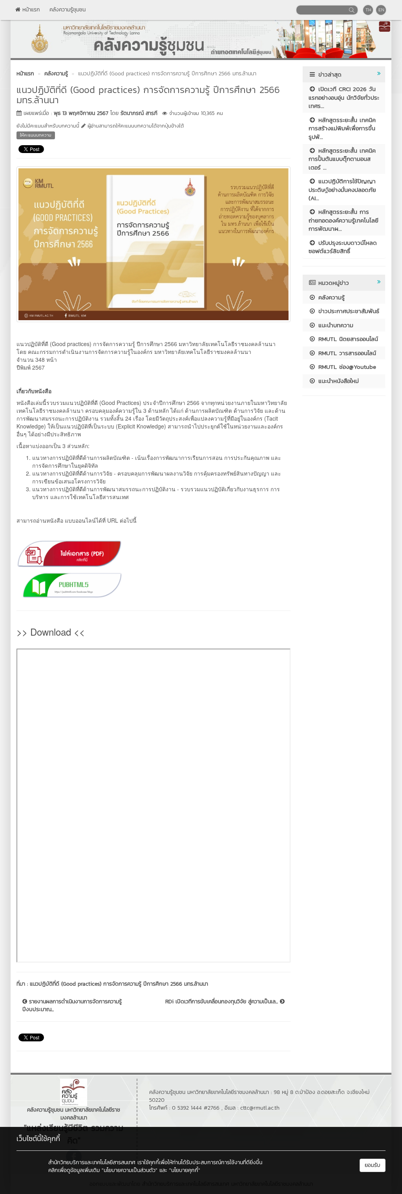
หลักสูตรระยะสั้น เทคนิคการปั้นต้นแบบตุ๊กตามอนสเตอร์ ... (342, 159)
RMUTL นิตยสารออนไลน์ (347, 338)
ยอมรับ (372, 1165)
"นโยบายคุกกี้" (184, 1170)
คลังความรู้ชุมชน (67, 9)
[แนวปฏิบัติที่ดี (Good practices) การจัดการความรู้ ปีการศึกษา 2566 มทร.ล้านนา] (153, 243)
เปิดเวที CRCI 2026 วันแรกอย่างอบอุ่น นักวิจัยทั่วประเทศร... (344, 97)
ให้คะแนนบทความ (35, 135)
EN (381, 9)
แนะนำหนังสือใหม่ (337, 380)
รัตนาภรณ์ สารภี (139, 113)
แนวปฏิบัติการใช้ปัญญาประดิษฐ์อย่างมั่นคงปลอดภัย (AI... (342, 189)
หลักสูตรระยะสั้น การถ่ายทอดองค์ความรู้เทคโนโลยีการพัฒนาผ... (343, 220)
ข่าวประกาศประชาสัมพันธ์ (347, 310)
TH (368, 9)
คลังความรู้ (330, 297)
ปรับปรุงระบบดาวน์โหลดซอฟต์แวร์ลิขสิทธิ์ (343, 246)
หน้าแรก (30, 9)
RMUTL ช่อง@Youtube (346, 366)
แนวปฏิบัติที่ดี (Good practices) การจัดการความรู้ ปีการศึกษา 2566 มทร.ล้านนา (119, 984)
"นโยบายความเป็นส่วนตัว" (129, 1170)
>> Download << (50, 631)
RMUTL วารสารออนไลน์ (346, 352)
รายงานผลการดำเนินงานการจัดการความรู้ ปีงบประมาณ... (72, 1006)
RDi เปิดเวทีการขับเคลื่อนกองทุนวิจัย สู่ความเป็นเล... (222, 1002)
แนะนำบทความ (334, 325)
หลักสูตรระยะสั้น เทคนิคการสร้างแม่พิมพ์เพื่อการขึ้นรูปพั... (342, 128)
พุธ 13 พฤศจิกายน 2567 (81, 113)
